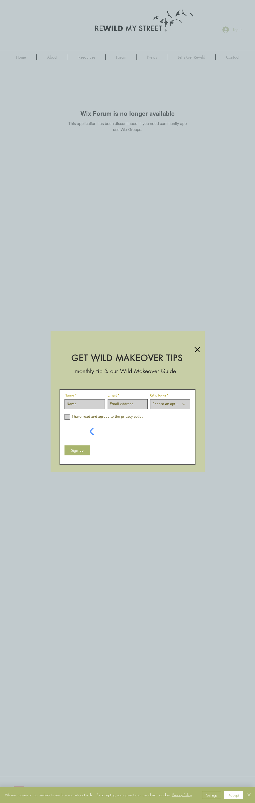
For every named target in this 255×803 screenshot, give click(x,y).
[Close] (249, 795)
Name (69, 396)
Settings (211, 795)
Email (112, 396)
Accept (234, 795)
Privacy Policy (182, 795)
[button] (197, 349)
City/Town (158, 396)
